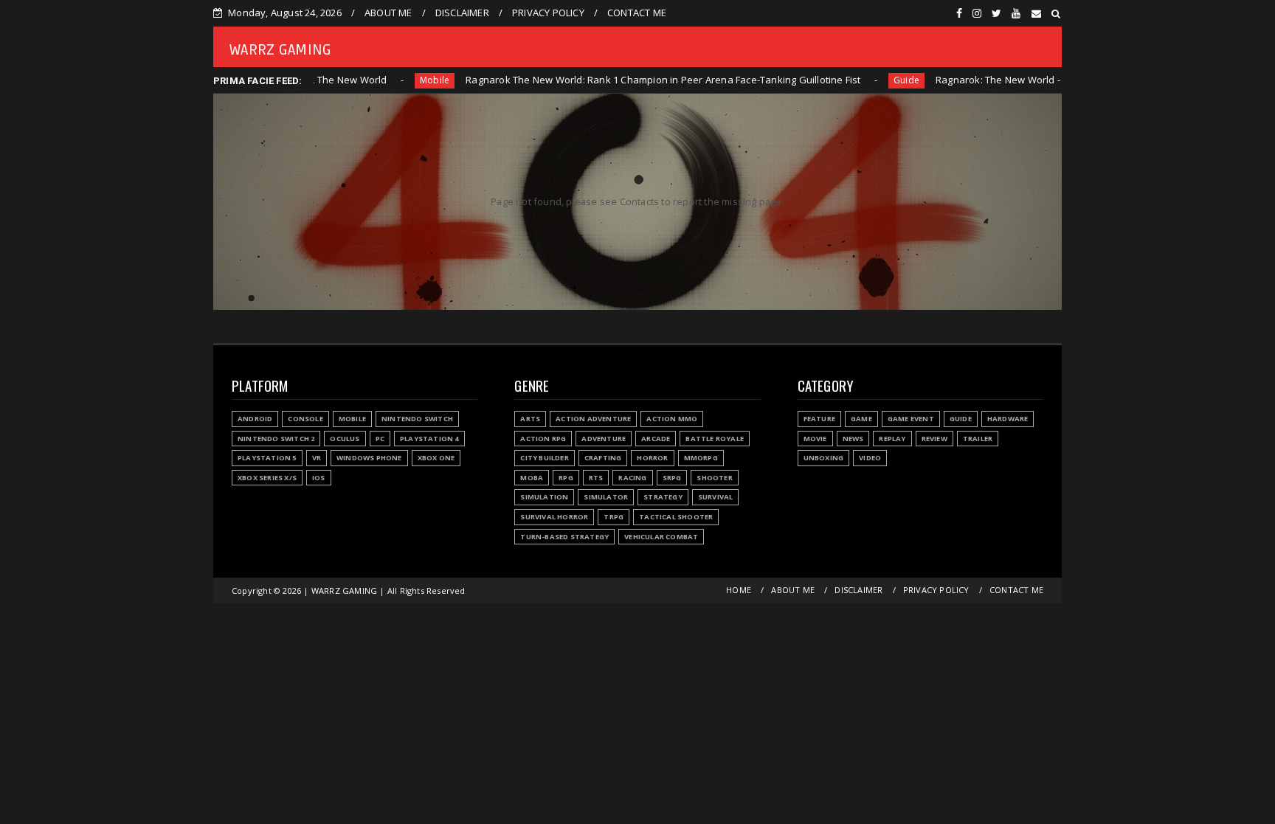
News (853, 438)
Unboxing (824, 458)
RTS (596, 477)
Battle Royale (714, 438)
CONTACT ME (636, 12)
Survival (715, 497)
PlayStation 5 (267, 458)
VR (316, 458)
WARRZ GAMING (280, 50)
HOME (738, 590)
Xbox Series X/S (267, 477)
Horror (652, 458)
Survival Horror (554, 517)
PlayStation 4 (429, 438)
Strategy (663, 497)
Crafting (603, 458)
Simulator (606, 497)
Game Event (911, 418)
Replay (892, 438)
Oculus (344, 438)
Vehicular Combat (661, 536)
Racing (632, 477)
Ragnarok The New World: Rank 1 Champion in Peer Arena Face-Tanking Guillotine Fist (613, 79)
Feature (819, 418)
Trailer (977, 438)
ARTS (530, 418)
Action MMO (671, 418)
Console (305, 418)
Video (870, 458)
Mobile (385, 80)
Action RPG (543, 438)
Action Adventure (593, 418)
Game (861, 418)
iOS (318, 477)
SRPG (672, 477)
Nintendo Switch (417, 418)
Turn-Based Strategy (564, 536)
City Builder (544, 458)
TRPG (613, 517)
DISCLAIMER (462, 12)
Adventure (603, 438)
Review (934, 438)
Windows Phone (369, 458)
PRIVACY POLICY (548, 12)
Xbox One (436, 458)
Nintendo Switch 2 (276, 438)
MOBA (531, 477)
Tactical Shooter (676, 517)
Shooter (714, 477)
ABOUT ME (388, 12)
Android (255, 418)
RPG (566, 477)
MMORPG (701, 458)
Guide (857, 80)
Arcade (655, 438)
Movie (815, 438)
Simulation (544, 497)
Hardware (1008, 418)
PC (380, 438)
